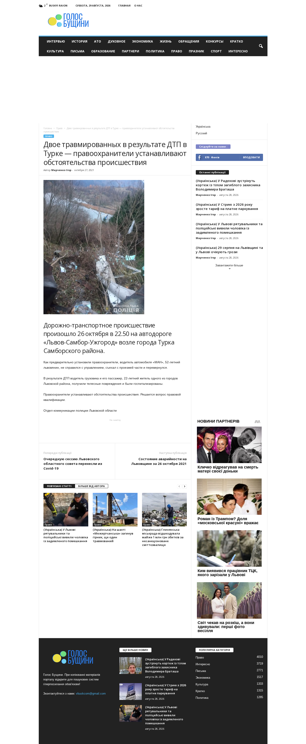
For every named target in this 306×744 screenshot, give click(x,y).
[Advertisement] (153, 89)
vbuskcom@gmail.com (91, 693)
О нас (138, 5)
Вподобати (251, 157)
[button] (261, 46)
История (79, 41)
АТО (97, 41)
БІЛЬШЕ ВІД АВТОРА (91, 486)
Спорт (216, 51)
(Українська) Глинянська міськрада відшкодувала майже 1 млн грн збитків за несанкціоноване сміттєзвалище (162, 537)
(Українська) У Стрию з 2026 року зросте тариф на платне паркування (227, 206)
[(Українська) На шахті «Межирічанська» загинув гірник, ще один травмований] (115, 509)
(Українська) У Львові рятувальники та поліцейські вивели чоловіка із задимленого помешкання (65, 535)
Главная (124, 5)
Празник (196, 51)
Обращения (188, 41)
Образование (103, 51)
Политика (155, 51)
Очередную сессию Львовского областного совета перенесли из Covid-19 (72, 463)
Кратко (236, 41)
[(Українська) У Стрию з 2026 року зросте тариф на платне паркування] (130, 691)
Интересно (238, 51)
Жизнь (166, 41)
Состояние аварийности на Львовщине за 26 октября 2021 (159, 461)
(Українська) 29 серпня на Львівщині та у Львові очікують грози (229, 249)
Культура (55, 51)
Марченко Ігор (61, 170)
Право (176, 51)
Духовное (116, 41)
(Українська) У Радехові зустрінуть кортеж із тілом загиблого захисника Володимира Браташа (228, 184)
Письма (77, 51)
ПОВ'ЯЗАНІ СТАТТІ (59, 486)
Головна (47, 128)
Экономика (142, 41)
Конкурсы (214, 41)
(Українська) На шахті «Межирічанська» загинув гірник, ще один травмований (113, 535)
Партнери (130, 51)
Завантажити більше (229, 265)
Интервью (56, 41)
